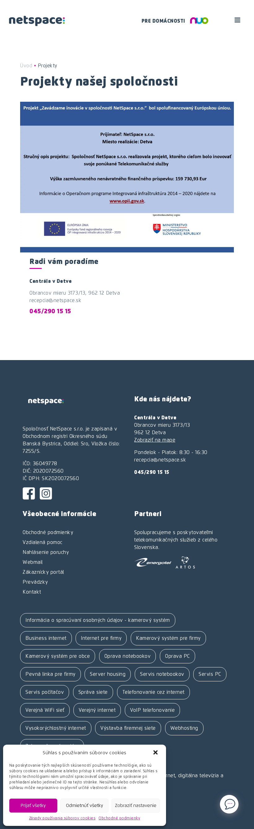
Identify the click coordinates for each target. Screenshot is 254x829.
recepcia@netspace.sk (55, 300)
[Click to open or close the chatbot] (229, 804)
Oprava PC (177, 656)
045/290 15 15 (50, 311)
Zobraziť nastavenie (135, 805)
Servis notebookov (162, 674)
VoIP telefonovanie (152, 710)
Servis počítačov (44, 692)
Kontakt (32, 592)
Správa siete (93, 692)
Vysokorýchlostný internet (55, 728)
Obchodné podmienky (119, 818)
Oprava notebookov (127, 656)
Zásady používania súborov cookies (62, 818)
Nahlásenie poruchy (46, 552)
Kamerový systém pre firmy (168, 638)
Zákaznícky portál (43, 572)
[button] (156, 753)
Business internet (46, 638)
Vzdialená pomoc (43, 542)
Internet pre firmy (101, 638)
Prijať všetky (33, 805)
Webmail (33, 562)
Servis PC (210, 674)
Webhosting (184, 728)
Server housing (107, 674)
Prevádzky (35, 582)
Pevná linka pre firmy (50, 674)
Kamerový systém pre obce (57, 656)
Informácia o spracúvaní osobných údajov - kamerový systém (97, 620)
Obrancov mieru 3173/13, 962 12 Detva (74, 293)
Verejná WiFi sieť (44, 710)
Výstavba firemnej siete (128, 728)
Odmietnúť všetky (84, 805)
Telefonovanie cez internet (153, 692)
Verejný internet (97, 710)
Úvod (26, 65)
